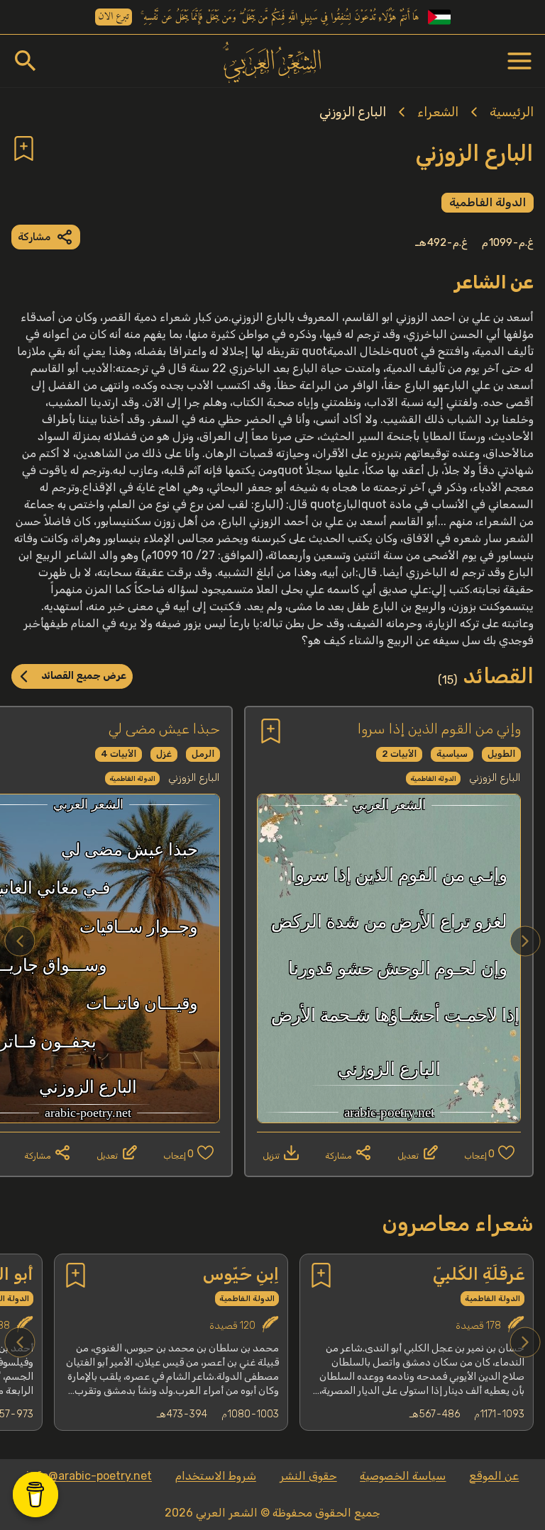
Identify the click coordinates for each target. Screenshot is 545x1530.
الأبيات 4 (118, 753)
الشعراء (437, 112)
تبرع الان (113, 17)
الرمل (203, 753)
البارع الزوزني (352, 112)
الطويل (501, 753)
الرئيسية (512, 112)
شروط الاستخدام (215, 1476)
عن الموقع (494, 1476)
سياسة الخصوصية (403, 1476)
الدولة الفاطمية (487, 202)
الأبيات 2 (399, 753)
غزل (164, 753)
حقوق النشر (308, 1476)
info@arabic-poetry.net (89, 1476)
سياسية (452, 753)
